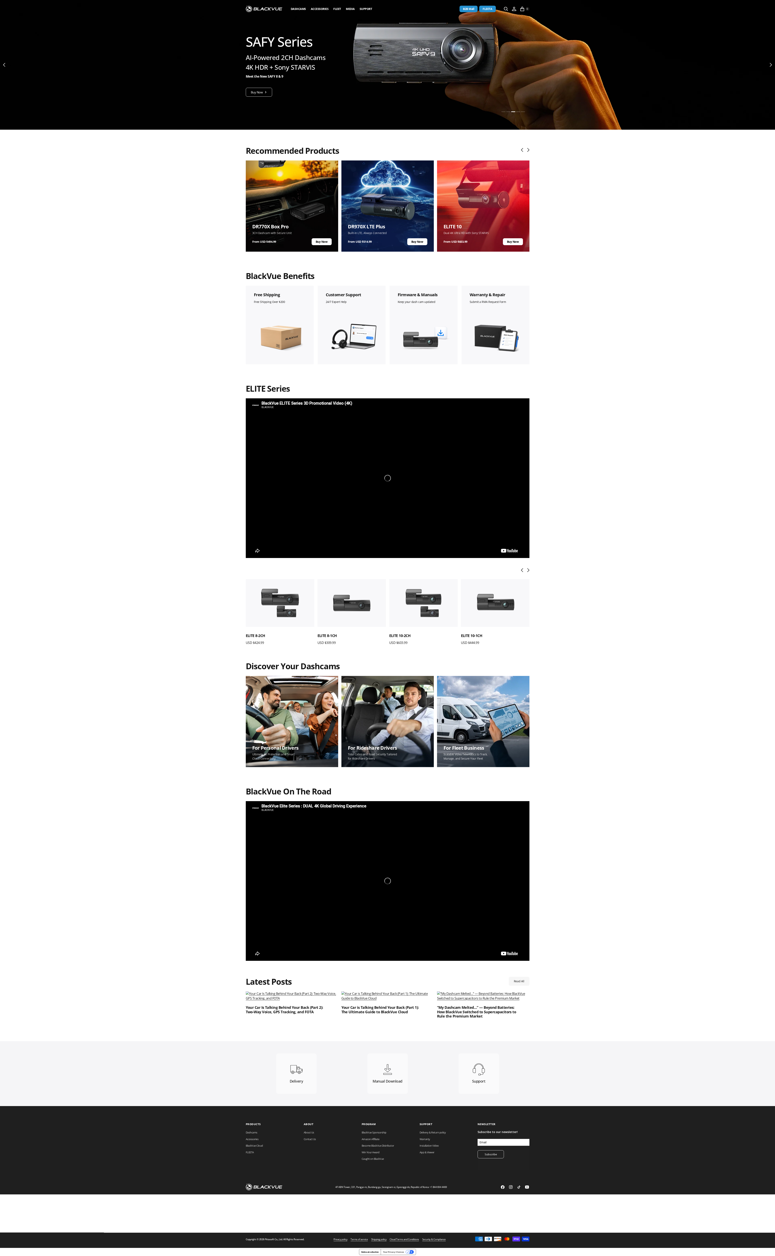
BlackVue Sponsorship (374, 1132)
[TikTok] (518, 1187)
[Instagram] (510, 1187)
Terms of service (359, 1239)
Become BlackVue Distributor (378, 1145)
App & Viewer (427, 1152)
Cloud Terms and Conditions (404, 1239)
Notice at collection (369, 1252)
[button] (514, 9)
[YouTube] (527, 1187)
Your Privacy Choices (393, 1252)
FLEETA (487, 9)
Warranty (425, 1139)
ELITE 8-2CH (255, 635)
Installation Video (429, 1145)
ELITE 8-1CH (327, 635)
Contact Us (310, 1139)
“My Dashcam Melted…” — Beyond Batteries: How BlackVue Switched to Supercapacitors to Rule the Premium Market (476, 1012)
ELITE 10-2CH (400, 635)
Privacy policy (340, 1239)
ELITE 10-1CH (471, 635)
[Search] (506, 9)
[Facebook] (502, 1187)
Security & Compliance (434, 1239)
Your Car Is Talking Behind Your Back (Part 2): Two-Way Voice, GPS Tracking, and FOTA (284, 1009)
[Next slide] (527, 150)
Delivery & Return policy (433, 1132)
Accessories (320, 9)
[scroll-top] (768, 1249)
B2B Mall (468, 9)
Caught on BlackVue (373, 1159)
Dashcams (298, 9)
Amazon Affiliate (370, 1139)
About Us (309, 1132)
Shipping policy (379, 1239)
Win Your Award (370, 1152)
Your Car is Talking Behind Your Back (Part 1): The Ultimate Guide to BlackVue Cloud (380, 1009)
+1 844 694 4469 (438, 1187)
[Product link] (280, 603)
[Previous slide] (523, 150)
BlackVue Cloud (254, 1145)
